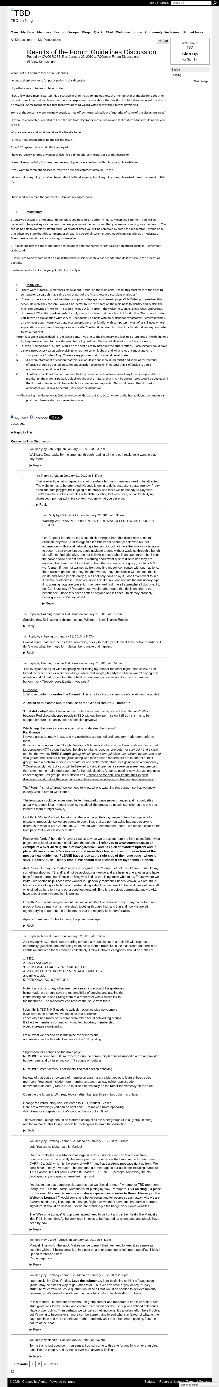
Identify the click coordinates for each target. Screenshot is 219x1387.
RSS (13, 1372)
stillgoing (47, 636)
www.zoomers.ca (132, 842)
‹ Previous (20, 1364)
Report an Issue (170, 1381)
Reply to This (22, 432)
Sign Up (153, 2)
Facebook (41, 418)
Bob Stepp (54, 449)
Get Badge (201, 81)
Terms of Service (198, 1381)
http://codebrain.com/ (37, 1086)
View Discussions (43, 62)
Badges (149, 1381)
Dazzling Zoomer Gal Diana (59, 614)
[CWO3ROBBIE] (17, 60)
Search (215, 3)
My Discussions (49, 39)
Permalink (32, 449)
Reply (35, 465)
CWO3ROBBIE (53, 56)
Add (165, 40)
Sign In (164, 2)
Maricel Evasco (51, 936)
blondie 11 (54, 1339)
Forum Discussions (125, 56)
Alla (56, 475)
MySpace (21, 418)
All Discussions (21, 39)
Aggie (42, 1381)
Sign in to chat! (189, 1384)
